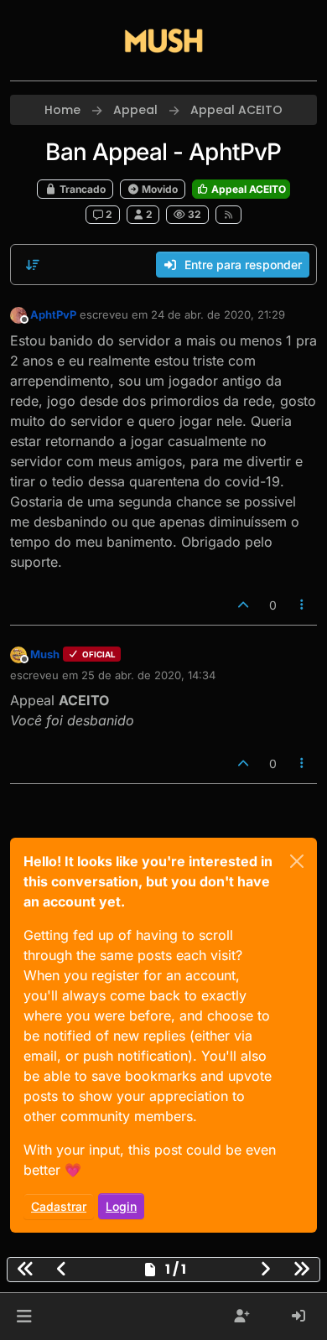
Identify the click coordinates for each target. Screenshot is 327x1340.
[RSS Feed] (228, 214)
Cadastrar (58, 1206)
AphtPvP (53, 314)
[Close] (297, 861)
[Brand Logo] (163, 40)
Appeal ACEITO (247, 189)
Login (121, 1206)
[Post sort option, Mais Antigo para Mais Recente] (33, 265)
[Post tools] (303, 605)
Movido (158, 189)
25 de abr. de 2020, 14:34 (148, 675)
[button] (24, 1316)
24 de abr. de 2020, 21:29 (218, 314)
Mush (45, 654)
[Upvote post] (243, 605)
